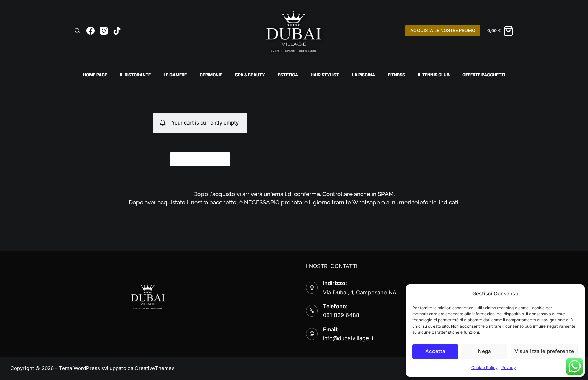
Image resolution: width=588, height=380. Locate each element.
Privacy (508, 367)
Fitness (396, 74)
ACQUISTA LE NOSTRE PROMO (442, 30)
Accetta (435, 351)
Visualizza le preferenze (544, 351)
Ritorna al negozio (200, 158)
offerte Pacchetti (483, 74)
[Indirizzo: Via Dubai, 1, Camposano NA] (312, 288)
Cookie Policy (484, 367)
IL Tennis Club (434, 74)
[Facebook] (90, 31)
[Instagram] (104, 31)
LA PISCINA (363, 74)
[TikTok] (117, 31)
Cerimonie (211, 74)
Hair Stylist (325, 74)
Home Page (95, 74)
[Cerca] (77, 30)
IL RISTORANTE (135, 74)
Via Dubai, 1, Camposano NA (359, 292)
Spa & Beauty (250, 74)
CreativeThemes (155, 368)
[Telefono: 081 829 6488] (312, 311)
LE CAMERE (175, 74)
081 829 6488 (341, 315)
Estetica (288, 74)
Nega (484, 351)
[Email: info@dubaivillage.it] (312, 334)
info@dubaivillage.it (348, 338)
